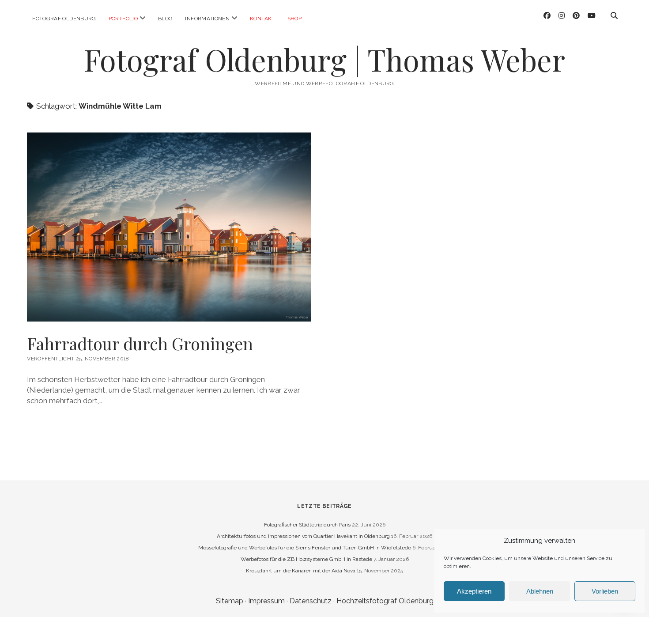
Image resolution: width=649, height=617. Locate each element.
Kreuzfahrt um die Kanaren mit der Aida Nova (300, 571)
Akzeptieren (474, 591)
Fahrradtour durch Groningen (140, 343)
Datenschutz (311, 601)
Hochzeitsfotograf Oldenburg (385, 601)
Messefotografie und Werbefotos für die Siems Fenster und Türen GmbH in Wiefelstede (304, 548)
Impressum (266, 601)
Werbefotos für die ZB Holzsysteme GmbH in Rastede (306, 559)
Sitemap (229, 601)
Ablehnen (539, 591)
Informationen (207, 18)
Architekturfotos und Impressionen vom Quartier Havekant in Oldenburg (303, 536)
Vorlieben (605, 591)
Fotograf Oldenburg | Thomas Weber (324, 59)
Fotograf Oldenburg (64, 18)
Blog (165, 18)
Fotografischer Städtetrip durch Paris (307, 525)
